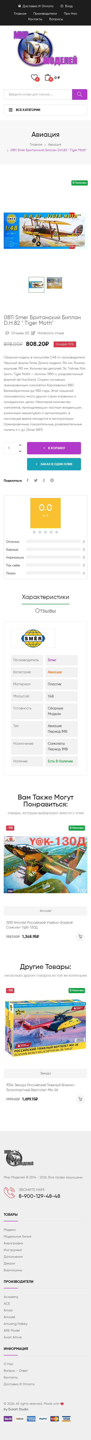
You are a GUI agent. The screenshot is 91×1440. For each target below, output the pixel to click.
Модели (10, 1230)
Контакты (35, 19)
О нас (9, 1364)
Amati (8, 1310)
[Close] (82, 10)
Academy (11, 1297)
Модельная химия (17, 1236)
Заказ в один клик (56, 464)
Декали (9, 1263)
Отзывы (19, 333)
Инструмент (13, 1250)
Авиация (54, 144)
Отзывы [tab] (45, 611)
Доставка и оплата (37, 6)
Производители (45, 13)
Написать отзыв (50, 333)
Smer (52, 660)
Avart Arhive (13, 1337)
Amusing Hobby (16, 1324)
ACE (7, 1303)
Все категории (27, 110)
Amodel (9, 1317)
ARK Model (12, 1330)
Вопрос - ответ (16, 1370)
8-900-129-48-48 (39, 1196)
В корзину (56, 448)
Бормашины (13, 1270)
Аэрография (13, 1243)
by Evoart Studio (16, 1409)
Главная (20, 13)
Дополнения (13, 1256)
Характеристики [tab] (45, 597)
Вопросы (56, 19)
